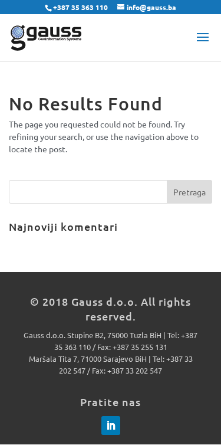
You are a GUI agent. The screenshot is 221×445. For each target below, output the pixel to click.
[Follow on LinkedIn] (110, 425)
